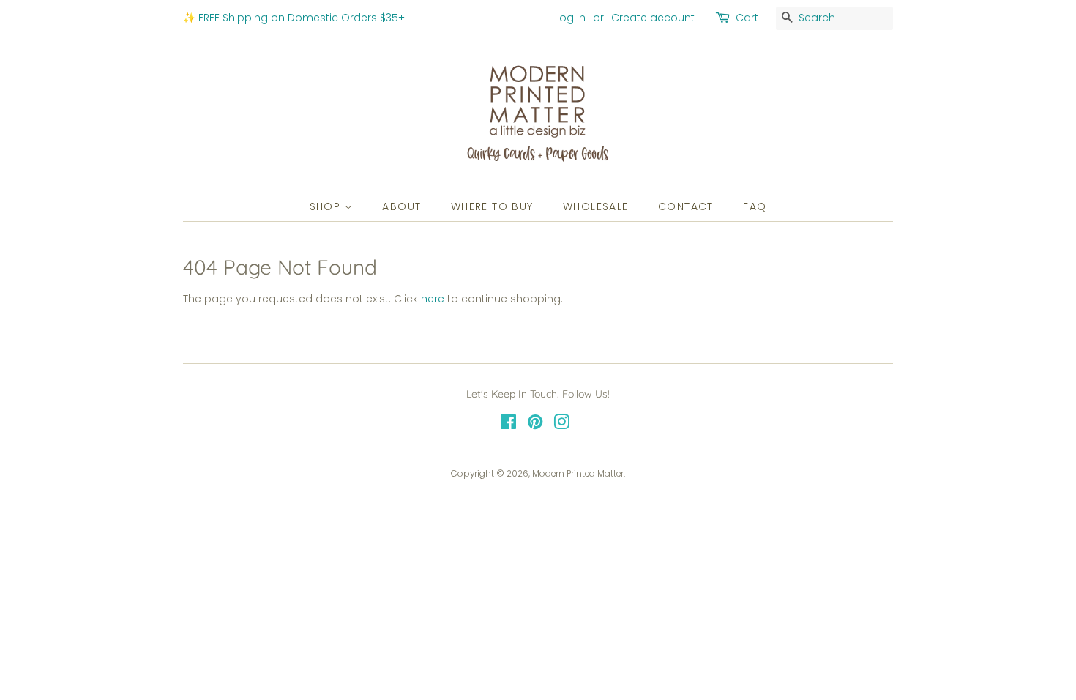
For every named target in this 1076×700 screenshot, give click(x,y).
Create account (653, 17)
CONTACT (686, 206)
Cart (747, 17)
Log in (570, 17)
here (432, 298)
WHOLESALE (596, 206)
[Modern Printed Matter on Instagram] (561, 425)
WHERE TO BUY (492, 206)
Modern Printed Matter (578, 474)
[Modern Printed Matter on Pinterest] (535, 425)
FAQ (754, 206)
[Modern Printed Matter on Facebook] (508, 425)
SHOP (327, 206)
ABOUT (401, 206)
